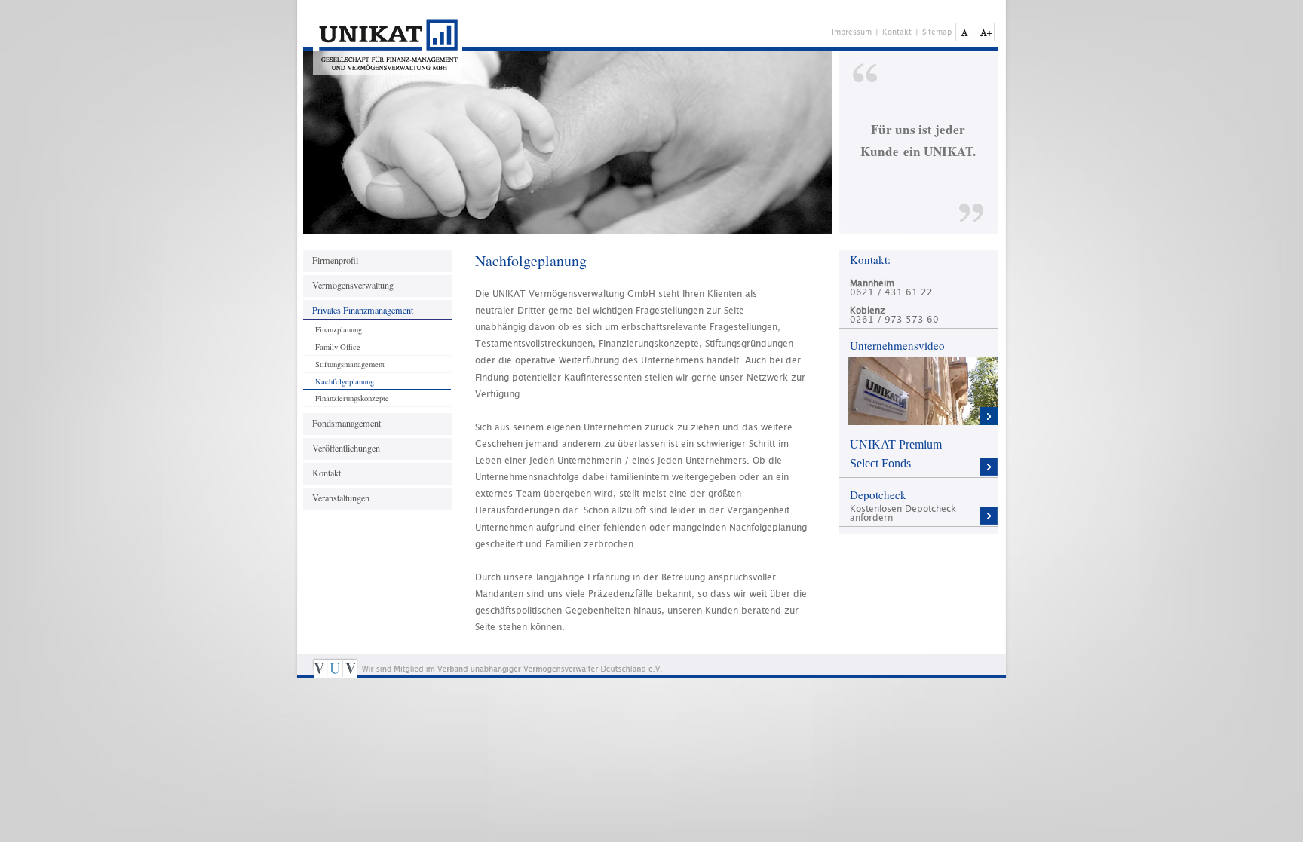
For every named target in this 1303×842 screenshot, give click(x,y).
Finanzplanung (338, 329)
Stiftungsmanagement (350, 364)
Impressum (852, 32)
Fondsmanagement (346, 423)
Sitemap (937, 32)
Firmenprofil (335, 260)
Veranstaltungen (340, 497)
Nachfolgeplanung (344, 381)
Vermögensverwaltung (353, 285)
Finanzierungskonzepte (352, 398)
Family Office (337, 346)
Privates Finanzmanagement (362, 310)
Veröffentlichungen (346, 448)
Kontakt (326, 473)
